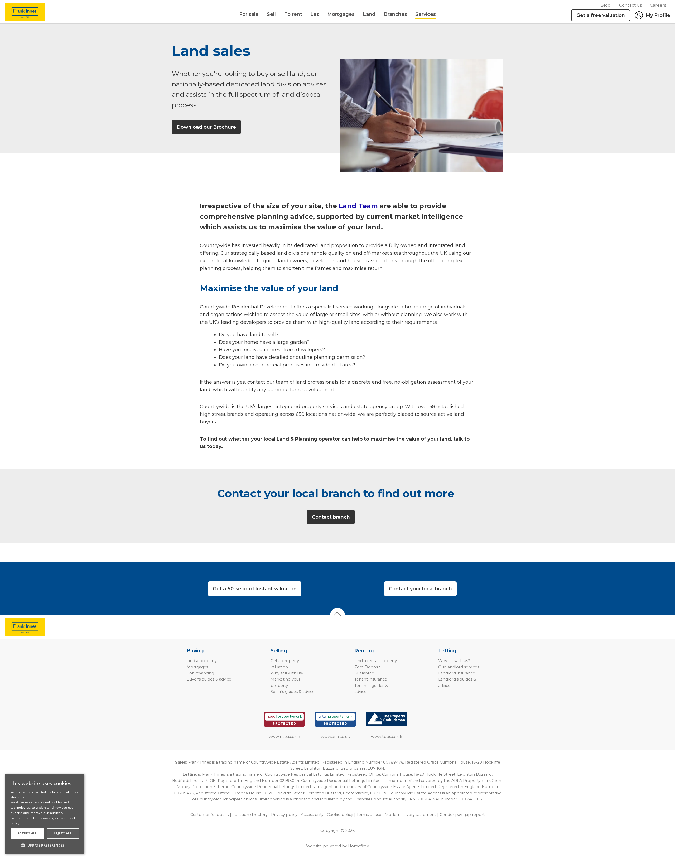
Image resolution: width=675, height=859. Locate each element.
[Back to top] (34, 627)
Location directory (250, 814)
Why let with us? (454, 660)
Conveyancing (200, 673)
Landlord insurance (456, 673)
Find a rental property (375, 660)
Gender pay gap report (462, 814)
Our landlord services (458, 667)
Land (369, 14)
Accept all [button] (27, 833)
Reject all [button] (63, 833)
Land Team (358, 206)
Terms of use (368, 814)
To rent (293, 14)
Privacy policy (284, 814)
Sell (271, 14)
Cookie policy (340, 814)
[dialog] (44, 814)
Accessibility (312, 814)
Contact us (630, 5)
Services (425, 14)
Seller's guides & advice (293, 691)
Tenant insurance (370, 679)
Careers (658, 5)
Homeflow (358, 846)
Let (314, 14)
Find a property (202, 660)
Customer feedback (209, 814)
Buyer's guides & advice (209, 679)
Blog (606, 5)
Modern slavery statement (410, 814)
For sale (249, 14)
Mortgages (341, 14)
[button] (45, 845)
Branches (395, 14)
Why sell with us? (287, 673)
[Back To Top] (337, 615)
